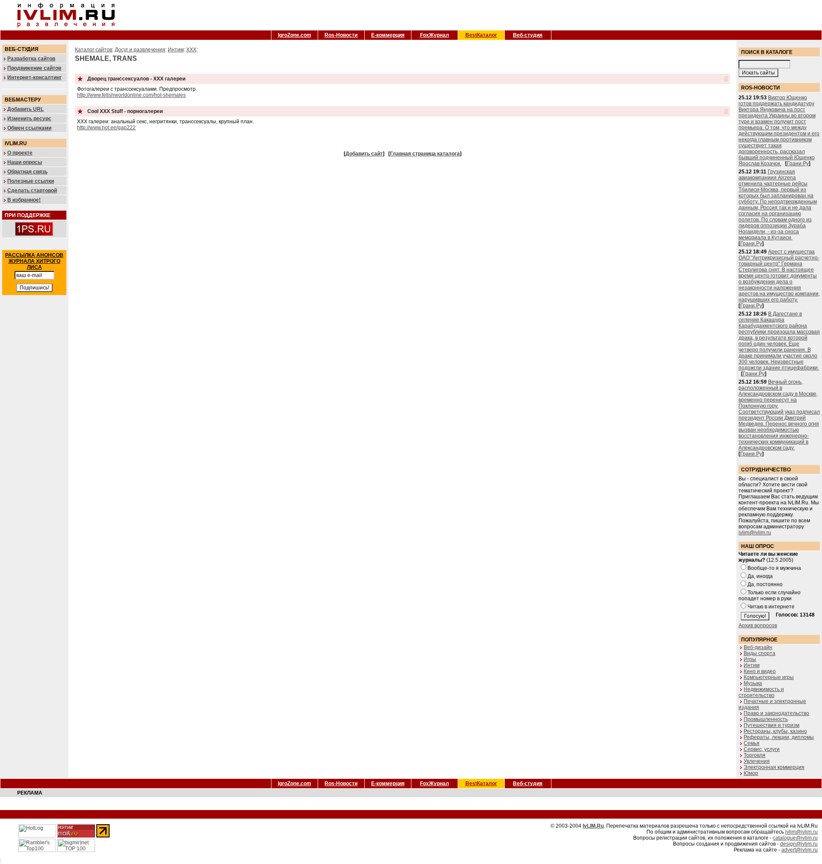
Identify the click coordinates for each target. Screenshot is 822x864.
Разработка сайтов (31, 59)
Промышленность (766, 719)
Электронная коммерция (774, 767)
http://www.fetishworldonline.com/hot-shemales (131, 95)
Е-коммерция (388, 35)
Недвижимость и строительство (761, 692)
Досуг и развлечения (140, 50)
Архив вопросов (758, 626)
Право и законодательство (776, 713)
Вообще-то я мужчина (774, 568)
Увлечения (757, 761)
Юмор (751, 773)
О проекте (20, 153)
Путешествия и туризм (771, 725)
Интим (176, 50)
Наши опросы (24, 162)
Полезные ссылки (30, 181)
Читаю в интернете (771, 607)
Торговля (754, 755)
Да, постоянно (765, 584)
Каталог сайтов (93, 50)
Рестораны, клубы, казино (775, 731)
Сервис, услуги (762, 749)
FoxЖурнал (434, 35)
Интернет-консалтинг (34, 77)
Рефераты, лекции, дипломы (779, 737)
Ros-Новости (341, 35)
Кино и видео (760, 671)
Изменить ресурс (29, 119)
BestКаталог (481, 35)
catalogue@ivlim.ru (795, 838)
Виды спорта (759, 653)
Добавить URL (25, 109)
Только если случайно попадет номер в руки (770, 596)
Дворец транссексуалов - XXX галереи (136, 79)
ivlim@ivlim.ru (755, 533)
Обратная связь (27, 172)
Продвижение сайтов (34, 68)
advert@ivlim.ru (799, 850)
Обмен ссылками (29, 128)
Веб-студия (527, 35)
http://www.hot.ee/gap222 (106, 128)
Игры (750, 659)
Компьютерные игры (769, 677)
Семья (751, 743)
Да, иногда (760, 576)
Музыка (753, 683)
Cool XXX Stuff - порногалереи (125, 111)
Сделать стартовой (32, 191)
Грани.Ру (798, 164)
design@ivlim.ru (799, 844)
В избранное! (24, 200)
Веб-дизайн (758, 647)
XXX (191, 50)
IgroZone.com (294, 35)
